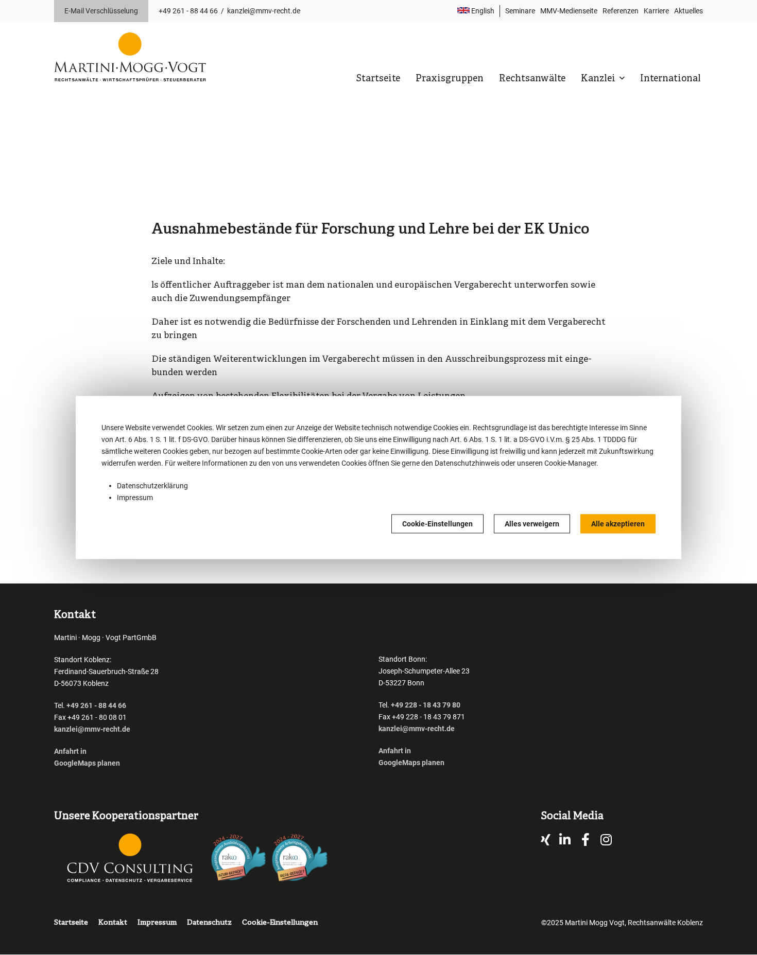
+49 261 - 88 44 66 (188, 11)
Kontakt (112, 922)
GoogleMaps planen (87, 763)
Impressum (135, 497)
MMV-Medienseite (568, 11)
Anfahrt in (70, 751)
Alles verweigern (532, 524)
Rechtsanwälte (532, 79)
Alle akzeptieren (618, 524)
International (670, 79)
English (482, 11)
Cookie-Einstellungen (437, 524)
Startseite (378, 79)
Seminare (520, 11)
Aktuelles (688, 11)
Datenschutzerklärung (152, 486)
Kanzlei (599, 79)
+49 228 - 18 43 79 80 (425, 705)
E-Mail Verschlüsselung (101, 11)
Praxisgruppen (450, 79)
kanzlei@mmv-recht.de (263, 11)
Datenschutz (209, 922)
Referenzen (621, 11)
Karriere (656, 11)
